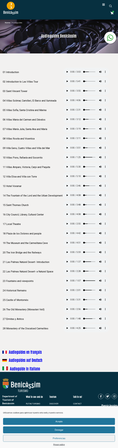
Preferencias (59, 438)
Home (7, 23)
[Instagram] (114, 396)
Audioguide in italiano (25, 369)
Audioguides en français (25, 352)
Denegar (59, 430)
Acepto (59, 421)
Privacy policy (59, 445)
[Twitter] (107, 396)
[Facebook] (100, 396)
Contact (77, 404)
